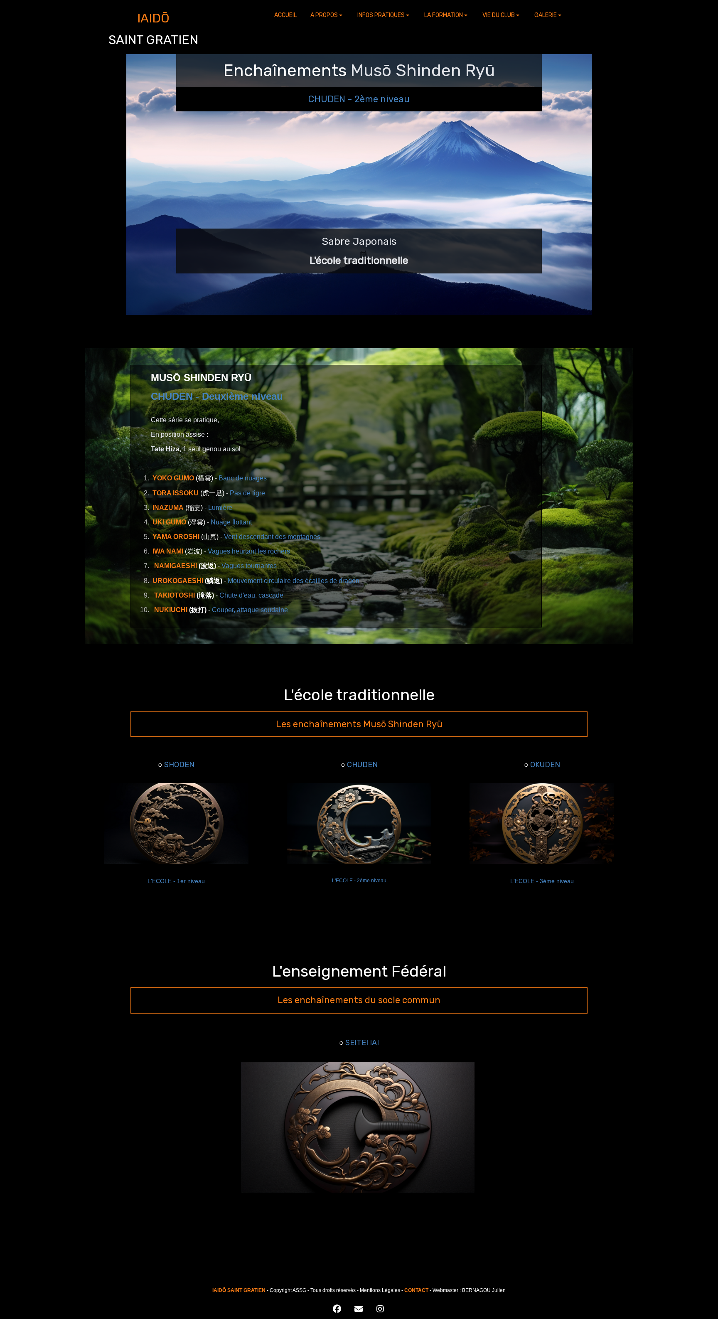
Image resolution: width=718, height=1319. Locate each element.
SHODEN (179, 764)
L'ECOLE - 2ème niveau (359, 880)
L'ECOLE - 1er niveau (176, 881)
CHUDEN (362, 764)
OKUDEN (545, 764)
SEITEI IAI (362, 1042)
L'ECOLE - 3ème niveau (542, 881)
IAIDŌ (153, 18)
